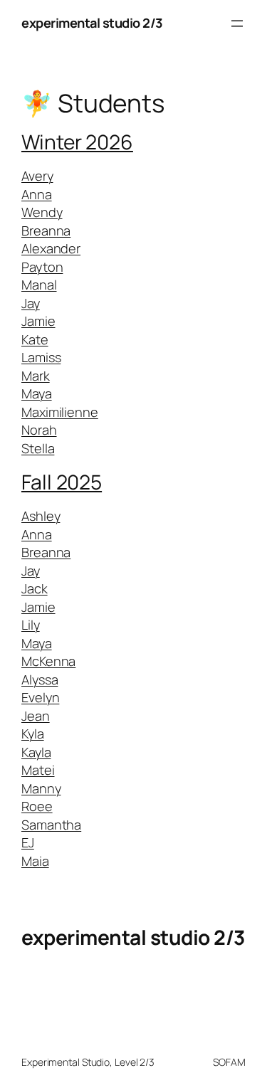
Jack (34, 588)
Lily (30, 624)
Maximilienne (59, 411)
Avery (37, 175)
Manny (41, 788)
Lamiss (41, 357)
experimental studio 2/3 (92, 22)
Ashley (40, 515)
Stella (37, 448)
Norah (39, 429)
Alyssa (39, 679)
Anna (36, 194)
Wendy (42, 212)
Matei (38, 769)
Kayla (36, 752)
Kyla (32, 733)
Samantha (51, 824)
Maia (35, 860)
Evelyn (40, 697)
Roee (37, 806)
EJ (27, 842)
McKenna (48, 661)
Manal (39, 284)
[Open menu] (237, 23)
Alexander (50, 248)
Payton (42, 266)
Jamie (38, 320)
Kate (34, 339)
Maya (36, 393)
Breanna (45, 230)
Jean (35, 715)
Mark (35, 375)
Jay (30, 303)
